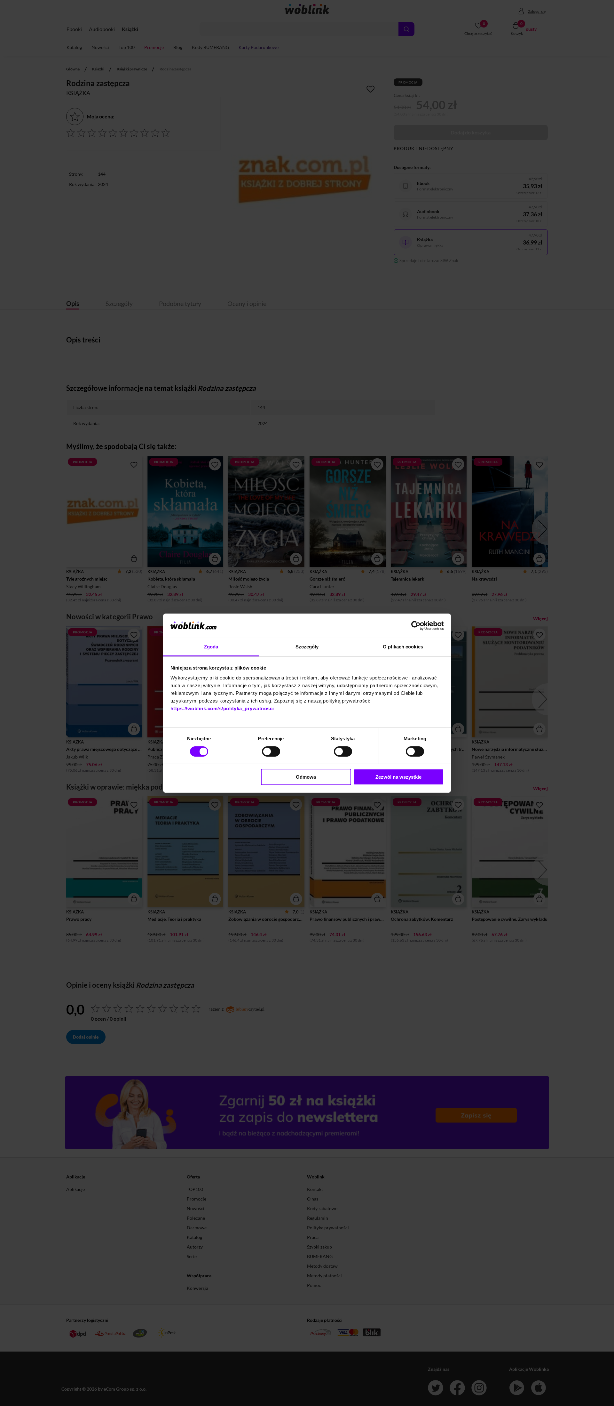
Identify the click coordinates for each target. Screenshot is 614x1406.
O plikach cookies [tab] (403, 646)
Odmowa (306, 777)
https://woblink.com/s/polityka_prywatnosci (222, 708)
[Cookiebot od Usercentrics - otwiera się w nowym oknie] (416, 626)
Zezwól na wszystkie (398, 777)
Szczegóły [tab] (307, 646)
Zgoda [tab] (211, 646)
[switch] (271, 751)
